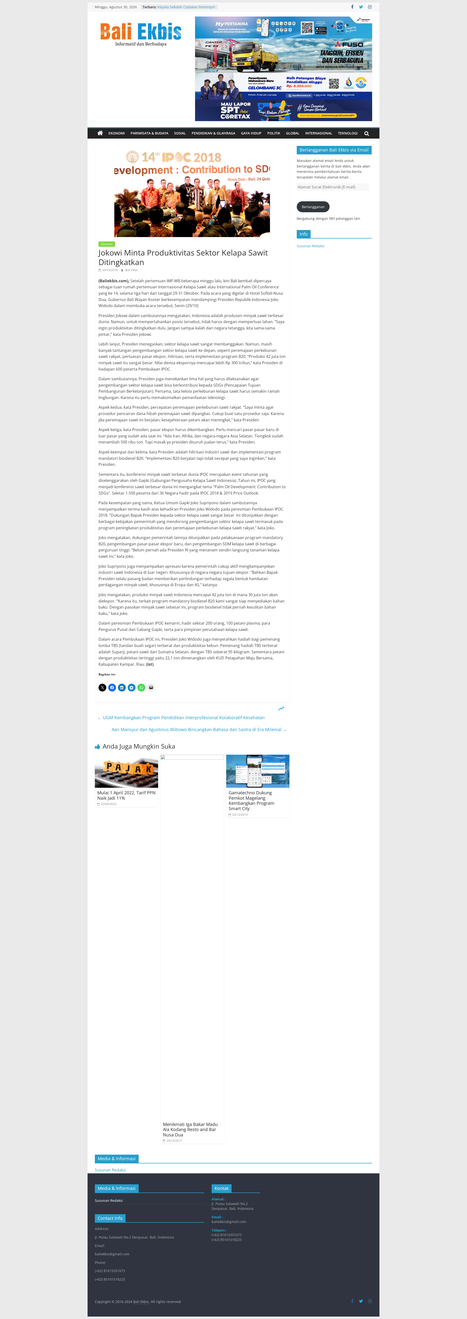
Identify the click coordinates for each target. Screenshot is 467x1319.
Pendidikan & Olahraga (213, 133)
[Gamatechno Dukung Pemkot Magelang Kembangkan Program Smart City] (257, 757)
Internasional (318, 133)
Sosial (180, 133)
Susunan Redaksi (311, 246)
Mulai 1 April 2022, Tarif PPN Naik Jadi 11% (126, 795)
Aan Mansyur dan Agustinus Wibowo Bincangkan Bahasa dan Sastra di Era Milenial (199, 729)
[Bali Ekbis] (100, 133)
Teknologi (348, 133)
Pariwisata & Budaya (149, 133)
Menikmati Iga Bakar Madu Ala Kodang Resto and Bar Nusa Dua (190, 1129)
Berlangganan (313, 206)
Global (292, 133)
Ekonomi (116, 133)
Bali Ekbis (131, 270)
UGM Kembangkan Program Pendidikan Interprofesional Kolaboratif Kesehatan (181, 717)
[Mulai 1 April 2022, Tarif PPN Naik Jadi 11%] (126, 757)
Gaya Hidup (251, 133)
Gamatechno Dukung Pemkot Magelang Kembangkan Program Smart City (251, 800)
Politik (273, 133)
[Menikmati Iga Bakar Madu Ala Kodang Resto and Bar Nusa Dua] (192, 757)
